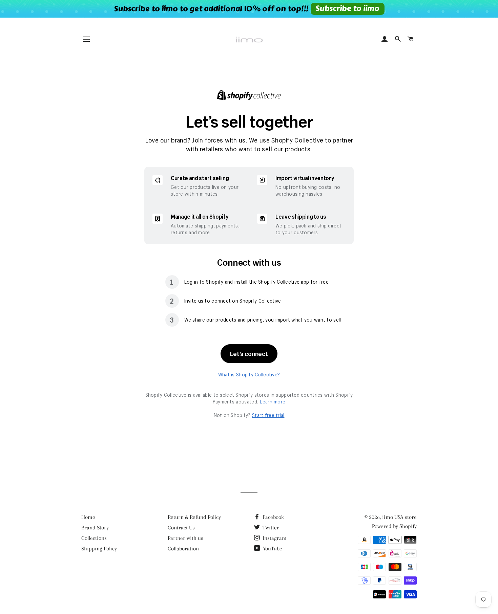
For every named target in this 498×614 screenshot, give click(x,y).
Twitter (270, 527)
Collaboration (183, 548)
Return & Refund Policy (194, 517)
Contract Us (181, 527)
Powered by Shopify (394, 526)
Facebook (272, 517)
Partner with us (185, 538)
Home (88, 517)
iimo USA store (399, 517)
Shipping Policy (99, 548)
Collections (94, 538)
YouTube (272, 548)
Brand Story (95, 527)
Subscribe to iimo (347, 8)
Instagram (274, 538)
